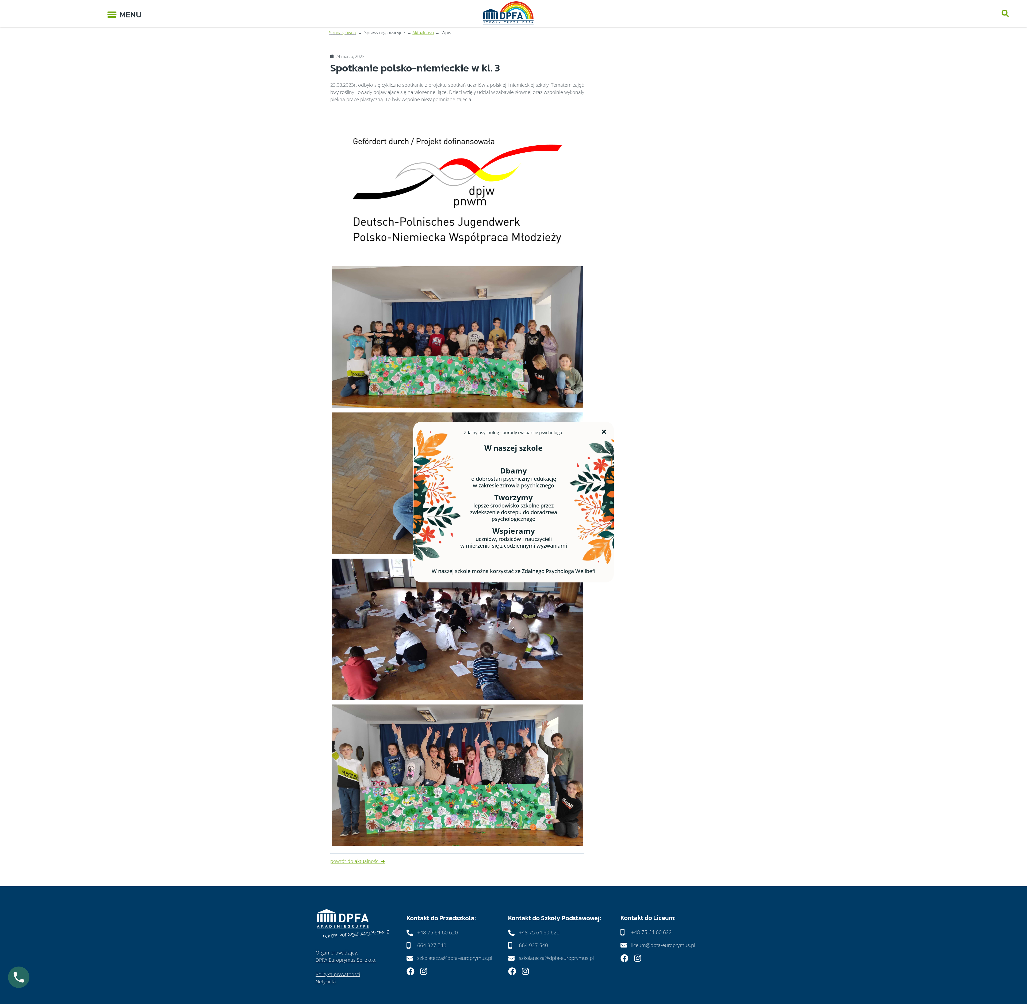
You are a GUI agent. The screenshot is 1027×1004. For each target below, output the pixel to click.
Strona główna (342, 33)
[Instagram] (424, 971)
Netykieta (326, 981)
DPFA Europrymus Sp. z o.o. (346, 960)
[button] (124, 13)
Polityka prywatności (338, 974)
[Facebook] (411, 971)
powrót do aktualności (355, 861)
